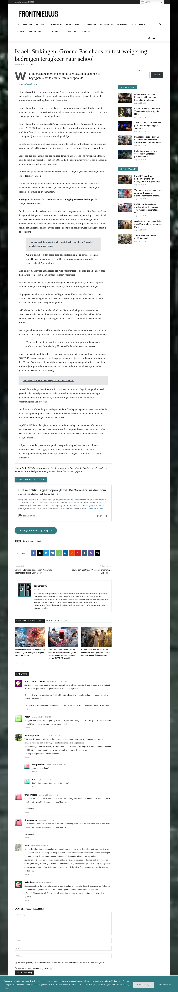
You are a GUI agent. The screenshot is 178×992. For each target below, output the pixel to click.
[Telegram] (149, 38)
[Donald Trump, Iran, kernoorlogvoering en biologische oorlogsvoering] (125, 179)
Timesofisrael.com (28, 84)
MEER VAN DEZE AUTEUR (58, 621)
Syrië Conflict (55, 31)
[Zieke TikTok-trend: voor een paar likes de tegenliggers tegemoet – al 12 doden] (125, 126)
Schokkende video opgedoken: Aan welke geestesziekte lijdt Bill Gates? (33, 571)
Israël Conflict (138, 25)
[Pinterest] (78, 553)
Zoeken (140, 70)
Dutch (147, 2)
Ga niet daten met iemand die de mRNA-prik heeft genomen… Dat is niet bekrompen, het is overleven (95, 652)
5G (18, 25)
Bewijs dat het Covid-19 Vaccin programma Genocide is (92, 571)
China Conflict (55, 25)
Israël (39, 541)
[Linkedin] (65, 553)
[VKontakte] (154, 38)
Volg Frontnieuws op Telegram (37, 530)
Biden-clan (27, 25)
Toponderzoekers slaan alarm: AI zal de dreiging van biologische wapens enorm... (148, 193)
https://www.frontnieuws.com (43, 590)
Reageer (27, 709)
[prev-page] (16, 663)
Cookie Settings (143, 985)
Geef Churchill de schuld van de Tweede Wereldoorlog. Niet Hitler (148, 111)
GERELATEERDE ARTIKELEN (29, 621)
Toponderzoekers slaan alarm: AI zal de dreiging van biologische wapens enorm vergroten (30, 652)
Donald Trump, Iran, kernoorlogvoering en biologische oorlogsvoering (147, 179)
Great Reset (122, 25)
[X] (40, 553)
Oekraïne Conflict (36, 31)
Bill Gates (40, 25)
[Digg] (97, 553)
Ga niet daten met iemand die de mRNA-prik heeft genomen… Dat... (148, 224)
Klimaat (20, 31)
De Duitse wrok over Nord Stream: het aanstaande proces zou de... (146, 154)
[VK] (52, 553)
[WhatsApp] (59, 553)
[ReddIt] (72, 553)
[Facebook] (33, 553)
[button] (160, 25)
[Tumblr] (84, 553)
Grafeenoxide (106, 25)
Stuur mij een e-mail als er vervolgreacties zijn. (35, 968)
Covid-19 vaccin (73, 25)
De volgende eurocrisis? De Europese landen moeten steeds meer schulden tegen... (148, 140)
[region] (89, 983)
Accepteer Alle (164, 985)
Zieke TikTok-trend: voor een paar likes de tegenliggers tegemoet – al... (147, 125)
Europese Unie (90, 25)
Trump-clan (70, 31)
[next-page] (21, 663)
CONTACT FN (85, 31)
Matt (26, 845)
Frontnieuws (40, 585)
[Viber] (91, 553)
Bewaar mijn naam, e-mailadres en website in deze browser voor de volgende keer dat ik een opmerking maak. (61, 963)
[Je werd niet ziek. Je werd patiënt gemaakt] (125, 239)
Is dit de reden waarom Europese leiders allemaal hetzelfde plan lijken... (146, 97)
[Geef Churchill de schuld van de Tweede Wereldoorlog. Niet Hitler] (125, 112)
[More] (104, 553)
